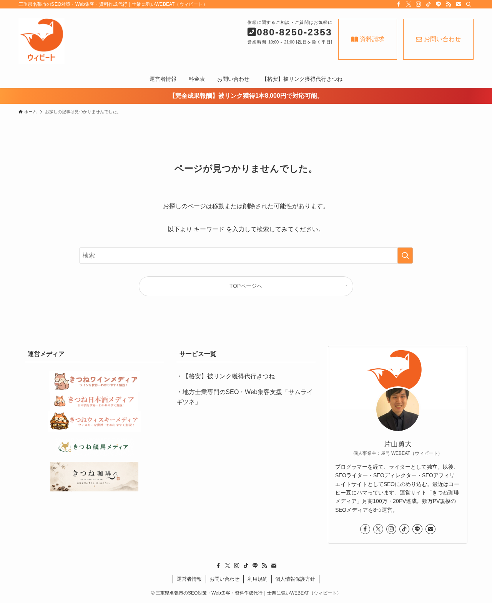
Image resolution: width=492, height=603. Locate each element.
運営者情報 (189, 579)
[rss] (449, 4)
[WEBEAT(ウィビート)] (86, 41)
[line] (439, 4)
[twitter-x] (409, 4)
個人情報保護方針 (295, 579)
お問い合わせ (442, 39)
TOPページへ (245, 286)
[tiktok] (429, 4)
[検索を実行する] (405, 255)
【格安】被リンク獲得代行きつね (229, 376)
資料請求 (372, 39)
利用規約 (258, 579)
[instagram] (419, 4)
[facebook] (399, 4)
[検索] (469, 4)
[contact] (459, 4)
